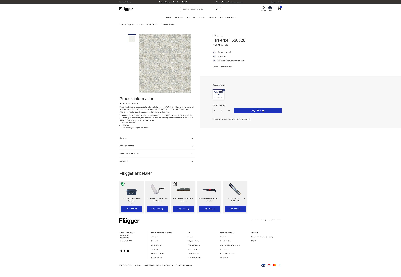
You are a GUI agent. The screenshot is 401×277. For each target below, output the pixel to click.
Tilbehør (212, 17)
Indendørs (179, 17)
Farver (168, 17)
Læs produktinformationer (222, 67)
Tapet (221, 36)
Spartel (202, 17)
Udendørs (191, 17)
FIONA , (215, 36)
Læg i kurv (256, 110)
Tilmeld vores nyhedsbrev (240, 119)
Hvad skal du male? (227, 17)
